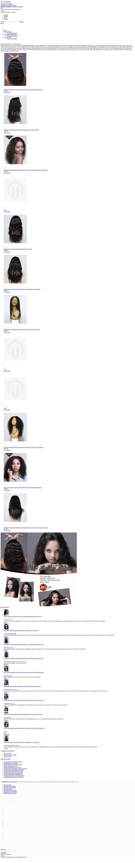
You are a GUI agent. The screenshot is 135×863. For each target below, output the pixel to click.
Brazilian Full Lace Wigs (10, 793)
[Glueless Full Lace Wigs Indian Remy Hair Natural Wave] (15, 245)
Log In (5, 17)
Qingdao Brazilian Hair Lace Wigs (12, 767)
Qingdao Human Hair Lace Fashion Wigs (14, 775)
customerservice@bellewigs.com (9, 844)
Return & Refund (8, 821)
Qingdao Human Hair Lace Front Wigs (13, 777)
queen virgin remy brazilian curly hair (13, 761)
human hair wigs (13, 781)
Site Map (6, 837)
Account (6, 15)
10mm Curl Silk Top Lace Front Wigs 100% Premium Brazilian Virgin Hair (22, 616)
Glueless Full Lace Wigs (10, 786)
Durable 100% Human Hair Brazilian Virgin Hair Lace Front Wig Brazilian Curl (23, 658)
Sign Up (6, 19)
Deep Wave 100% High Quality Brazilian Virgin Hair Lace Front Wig (21, 630)
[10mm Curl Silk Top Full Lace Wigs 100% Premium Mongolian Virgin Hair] (15, 483)
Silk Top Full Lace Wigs (10, 787)
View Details (7, 92)
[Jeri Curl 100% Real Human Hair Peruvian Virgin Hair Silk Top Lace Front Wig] (15, 443)
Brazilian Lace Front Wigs (10, 792)
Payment (6, 823)
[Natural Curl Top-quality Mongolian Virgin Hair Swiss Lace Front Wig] (15, 125)
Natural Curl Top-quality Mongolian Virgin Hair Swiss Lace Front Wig (21, 130)
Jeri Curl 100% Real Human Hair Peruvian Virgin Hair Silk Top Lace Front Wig (23, 447)
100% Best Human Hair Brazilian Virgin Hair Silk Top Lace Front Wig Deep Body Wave (26, 527)
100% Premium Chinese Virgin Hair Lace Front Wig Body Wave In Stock (22, 289)
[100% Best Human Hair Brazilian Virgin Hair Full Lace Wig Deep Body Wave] (15, 85)
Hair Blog (6, 835)
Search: (2, 21)
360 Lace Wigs (7, 756)
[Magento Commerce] (6, 3)
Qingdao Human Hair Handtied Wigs (13, 774)
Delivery (6, 826)
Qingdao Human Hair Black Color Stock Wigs (15, 768)
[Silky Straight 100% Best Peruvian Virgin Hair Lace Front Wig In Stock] (15, 325)
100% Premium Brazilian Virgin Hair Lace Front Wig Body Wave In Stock (22, 686)
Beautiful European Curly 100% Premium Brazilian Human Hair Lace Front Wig (24, 700)
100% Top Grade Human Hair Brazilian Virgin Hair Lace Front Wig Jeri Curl (23, 714)
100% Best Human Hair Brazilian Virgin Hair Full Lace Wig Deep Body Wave (23, 89)
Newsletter (3, 849)
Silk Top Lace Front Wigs (10, 755)
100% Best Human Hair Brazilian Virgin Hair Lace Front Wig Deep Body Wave (24, 644)
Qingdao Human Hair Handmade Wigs (13, 773)
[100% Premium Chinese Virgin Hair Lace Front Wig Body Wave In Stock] (15, 285)
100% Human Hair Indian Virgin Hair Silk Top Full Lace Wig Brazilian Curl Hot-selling (25, 170)
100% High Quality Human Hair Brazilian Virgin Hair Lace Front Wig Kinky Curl (24, 728)
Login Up (6, 814)
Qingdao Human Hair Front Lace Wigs (13, 771)
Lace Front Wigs (8, 789)
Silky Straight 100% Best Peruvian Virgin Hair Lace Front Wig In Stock (21, 329)
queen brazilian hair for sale (10, 763)
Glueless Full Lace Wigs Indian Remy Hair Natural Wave (18, 249)
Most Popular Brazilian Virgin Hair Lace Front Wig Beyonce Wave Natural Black (24, 672)
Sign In (5, 812)
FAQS (5, 833)
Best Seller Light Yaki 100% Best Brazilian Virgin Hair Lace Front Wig (21, 742)
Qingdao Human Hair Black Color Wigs (14, 770)
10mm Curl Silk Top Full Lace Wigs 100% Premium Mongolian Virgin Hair (22, 487)
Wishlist (6, 16)
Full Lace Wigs (7, 753)
